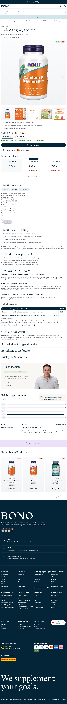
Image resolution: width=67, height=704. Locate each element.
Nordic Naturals (55, 600)
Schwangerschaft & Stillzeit (25, 606)
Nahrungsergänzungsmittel (15, 21)
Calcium (37, 21)
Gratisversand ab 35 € (34, 2)
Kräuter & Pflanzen (57, 572)
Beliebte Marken (57, 593)
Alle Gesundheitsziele (23, 609)
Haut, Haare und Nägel (7, 607)
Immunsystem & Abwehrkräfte (22, 603)
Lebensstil (38, 593)
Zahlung (36, 626)
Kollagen (36, 577)
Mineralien (28, 21)
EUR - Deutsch (56, 622)
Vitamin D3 (4, 577)
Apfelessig (53, 579)
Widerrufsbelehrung (39, 628)
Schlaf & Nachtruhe (23, 595)
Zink (19, 579)
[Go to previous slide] (58, 496)
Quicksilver (53, 605)
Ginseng (53, 581)
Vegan (36, 595)
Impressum (4, 628)
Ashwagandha (54, 574)
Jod (19, 584)
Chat (7, 382)
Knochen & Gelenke (6, 595)
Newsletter (21, 628)
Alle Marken (54, 607)
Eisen (19, 581)
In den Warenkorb (34, 145)
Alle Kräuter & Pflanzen (57, 586)
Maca (52, 584)
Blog (2, 626)
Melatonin (36, 581)
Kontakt (7, 385)
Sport (19, 598)
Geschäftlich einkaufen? (7, 631)
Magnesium (21, 574)
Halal (35, 600)
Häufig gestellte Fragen (24, 626)
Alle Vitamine (4, 586)
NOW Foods (4, 26)
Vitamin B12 (4, 581)
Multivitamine (4, 574)
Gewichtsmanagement (7, 602)
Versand (36, 624)
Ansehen (41, 17)
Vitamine (4, 572)
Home (2, 21)
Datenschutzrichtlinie (53, 699)
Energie (3, 600)
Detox (3, 598)
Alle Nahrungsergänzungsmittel (41, 586)
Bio (35, 598)
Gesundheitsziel (7, 593)
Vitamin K (3, 584)
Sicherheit (63, 699)
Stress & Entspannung (24, 600)
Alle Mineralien (21, 586)
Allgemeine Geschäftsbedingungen (37, 699)
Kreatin (36, 584)
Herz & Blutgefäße (6, 605)
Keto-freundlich (38, 607)
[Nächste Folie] (62, 77)
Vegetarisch (37, 602)
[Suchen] (63, 12)
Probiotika (37, 579)
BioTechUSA (54, 602)
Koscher (36, 605)
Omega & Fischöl (38, 574)
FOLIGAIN (53, 598)
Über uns (3, 624)
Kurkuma (53, 577)
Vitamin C (3, 579)
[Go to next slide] (64, 496)
